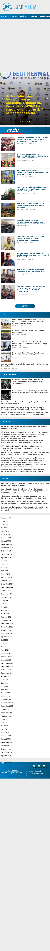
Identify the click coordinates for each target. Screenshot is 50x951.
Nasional (24, 16)
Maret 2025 (5, 574)
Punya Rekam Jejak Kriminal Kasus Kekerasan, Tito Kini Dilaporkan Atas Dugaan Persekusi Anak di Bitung (24, 413)
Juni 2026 (4, 524)
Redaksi (38, 771)
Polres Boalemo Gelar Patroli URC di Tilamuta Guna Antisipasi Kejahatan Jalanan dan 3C (27, 381)
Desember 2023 (7, 623)
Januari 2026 (6, 541)
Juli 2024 (4, 600)
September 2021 (7, 713)
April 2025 (5, 571)
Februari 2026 (6, 538)
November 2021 (7, 706)
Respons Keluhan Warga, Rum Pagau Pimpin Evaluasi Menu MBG (28, 354)
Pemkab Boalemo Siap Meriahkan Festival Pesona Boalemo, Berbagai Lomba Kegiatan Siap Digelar (22, 470)
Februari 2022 (6, 696)
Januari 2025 (6, 581)
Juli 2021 (4, 719)
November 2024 (7, 587)
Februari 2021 (6, 736)
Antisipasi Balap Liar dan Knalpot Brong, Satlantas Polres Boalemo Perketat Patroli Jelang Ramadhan (23, 408)
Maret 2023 (5, 653)
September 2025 (7, 554)
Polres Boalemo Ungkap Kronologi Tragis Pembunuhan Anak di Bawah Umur (24, 403)
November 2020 (7, 746)
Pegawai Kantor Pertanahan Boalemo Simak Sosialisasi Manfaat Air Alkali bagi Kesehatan (29, 343)
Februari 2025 (6, 577)
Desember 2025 (7, 544)
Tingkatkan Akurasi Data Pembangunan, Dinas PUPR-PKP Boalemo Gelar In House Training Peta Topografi (24, 497)
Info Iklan (29, 776)
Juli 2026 (4, 521)
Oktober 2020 (6, 749)
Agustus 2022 (6, 676)
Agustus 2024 (6, 597)
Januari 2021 (6, 739)
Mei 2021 (4, 726)
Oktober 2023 (6, 630)
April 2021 (5, 729)
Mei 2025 (4, 567)
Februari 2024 (6, 617)
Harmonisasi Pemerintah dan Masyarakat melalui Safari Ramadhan (24, 365)
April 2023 (5, 650)
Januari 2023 (6, 660)
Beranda (5, 16)
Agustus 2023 (6, 637)
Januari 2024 (6, 620)
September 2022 (7, 673)
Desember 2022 (7, 663)
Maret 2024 (5, 614)
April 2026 (5, 531)
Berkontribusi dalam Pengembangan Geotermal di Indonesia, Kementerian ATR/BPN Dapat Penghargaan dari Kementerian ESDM (24, 104)
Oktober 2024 (6, 591)
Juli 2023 (4, 640)
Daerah (34, 16)
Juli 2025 (4, 561)
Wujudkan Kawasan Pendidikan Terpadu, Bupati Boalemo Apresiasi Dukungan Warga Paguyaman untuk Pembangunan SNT (24, 491)
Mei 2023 (4, 647)
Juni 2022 (4, 683)
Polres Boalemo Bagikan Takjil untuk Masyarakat (28, 331)
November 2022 (7, 666)
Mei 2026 (4, 528)
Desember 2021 (7, 703)
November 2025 (7, 548)
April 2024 (5, 610)
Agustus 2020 (6, 756)
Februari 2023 (6, 656)
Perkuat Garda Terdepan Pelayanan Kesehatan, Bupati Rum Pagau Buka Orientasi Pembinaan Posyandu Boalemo (24, 509)
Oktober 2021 (6, 709)
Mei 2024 (4, 607)
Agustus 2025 (6, 558)
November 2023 (7, 627)
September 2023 (7, 633)
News (14, 16)
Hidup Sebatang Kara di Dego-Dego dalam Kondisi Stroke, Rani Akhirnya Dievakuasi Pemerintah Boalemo (24, 502)
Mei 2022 (4, 686)
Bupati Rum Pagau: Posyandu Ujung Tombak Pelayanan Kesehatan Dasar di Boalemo (25, 484)
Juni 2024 (4, 604)
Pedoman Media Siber (34, 773)
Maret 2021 (5, 732)
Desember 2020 (7, 742)
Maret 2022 (5, 693)
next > (25, 306)
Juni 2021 (4, 722)
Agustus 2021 (6, 716)
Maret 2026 (5, 534)
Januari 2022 (6, 699)
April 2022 (5, 689)
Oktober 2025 (6, 551)
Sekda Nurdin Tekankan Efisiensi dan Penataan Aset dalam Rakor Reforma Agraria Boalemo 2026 (28, 321)
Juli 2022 (4, 680)
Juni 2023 (4, 643)
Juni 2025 (4, 564)
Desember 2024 (7, 584)
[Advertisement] (25, 45)
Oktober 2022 (6, 670)
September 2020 (7, 752)
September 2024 (7, 594)
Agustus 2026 (6, 518)
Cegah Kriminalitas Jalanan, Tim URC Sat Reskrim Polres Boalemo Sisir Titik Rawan (30, 392)
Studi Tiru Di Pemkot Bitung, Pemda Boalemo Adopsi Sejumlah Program (24, 427)
